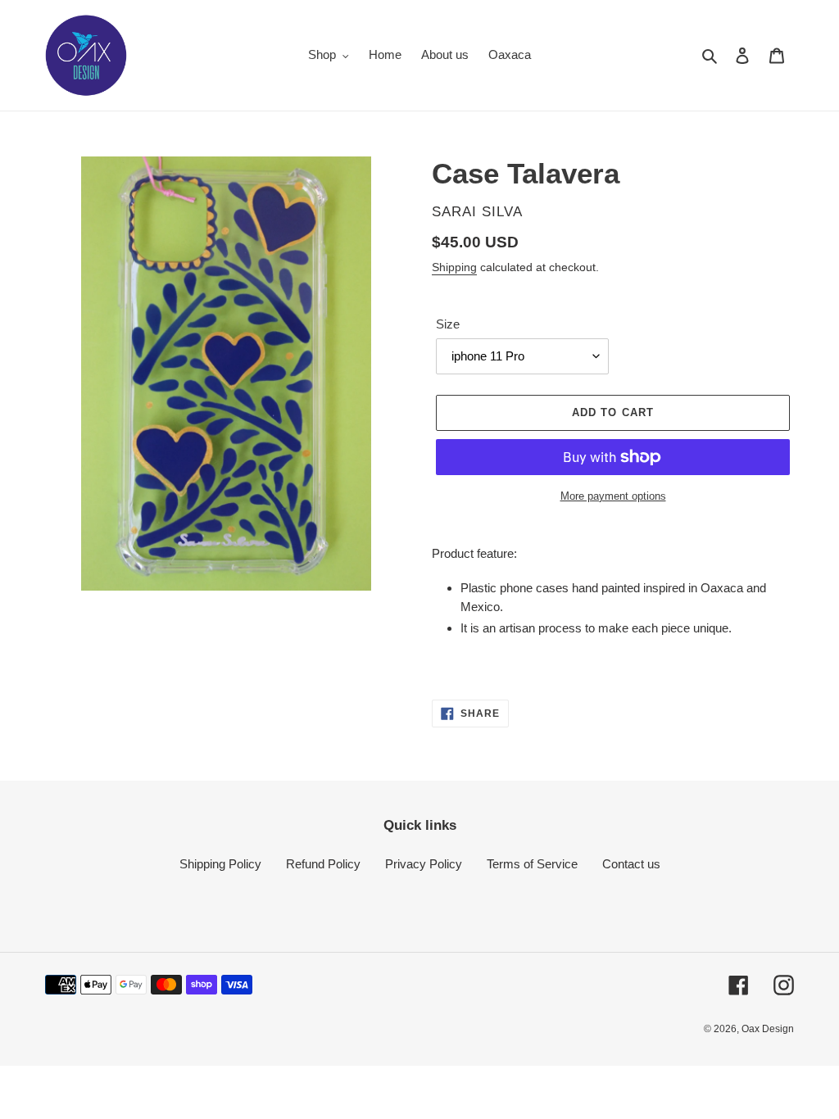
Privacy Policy (423, 864)
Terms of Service (532, 864)
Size (448, 324)
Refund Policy (323, 864)
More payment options (613, 496)
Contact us (631, 864)
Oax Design (767, 1029)
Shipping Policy (220, 864)
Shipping (454, 267)
